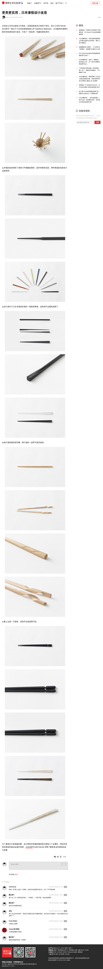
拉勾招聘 (61, 954)
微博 (66, 948)
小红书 (62, 948)
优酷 (76, 950)
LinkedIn (67, 954)
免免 (10, 911)
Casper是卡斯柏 (14, 929)
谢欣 (7, 17)
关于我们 (4, 964)
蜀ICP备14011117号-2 (8, 966)
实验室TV (37, 3)
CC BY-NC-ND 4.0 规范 (63, 960)
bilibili (87, 950)
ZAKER (65, 952)
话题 (28, 3)
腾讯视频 (71, 950)
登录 (16, 874)
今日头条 (59, 952)
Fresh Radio (13, 921)
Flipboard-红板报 (72, 952)
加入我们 (56, 954)
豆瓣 (69, 948)
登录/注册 (95, 3)
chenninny (12, 887)
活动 (52, 3)
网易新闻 (80, 952)
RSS (55, 952)
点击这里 (29, 847)
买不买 (45, 3)
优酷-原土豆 (81, 950)
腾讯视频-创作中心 (63, 950)
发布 (64, 864)
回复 (65, 887)
